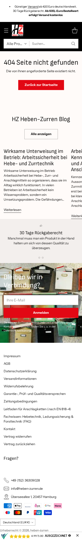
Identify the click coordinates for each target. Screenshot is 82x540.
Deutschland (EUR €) (16, 522)
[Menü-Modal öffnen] (6, 30)
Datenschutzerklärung (20, 371)
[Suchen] (73, 43)
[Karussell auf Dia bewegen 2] (43, 257)
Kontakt (9, 429)
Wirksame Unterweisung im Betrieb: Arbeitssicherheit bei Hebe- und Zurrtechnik (35, 157)
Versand (33, 6)
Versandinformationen (20, 379)
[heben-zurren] (17, 30)
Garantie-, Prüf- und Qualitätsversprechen (35, 394)
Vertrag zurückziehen (19, 444)
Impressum (12, 356)
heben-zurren (39, 530)
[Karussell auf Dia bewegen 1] (39, 257)
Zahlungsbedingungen (20, 401)
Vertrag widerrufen (17, 436)
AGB (7, 364)
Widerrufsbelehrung (18, 386)
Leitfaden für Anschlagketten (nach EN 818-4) (37, 409)
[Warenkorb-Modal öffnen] (74, 30)
